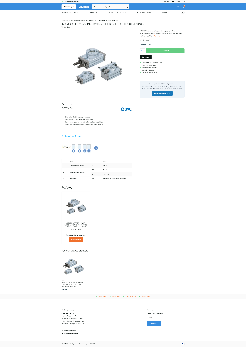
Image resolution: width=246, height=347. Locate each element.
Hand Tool (166, 12)
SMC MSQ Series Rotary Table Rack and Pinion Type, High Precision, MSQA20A (72, 285)
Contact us (166, 1)
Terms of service (130, 296)
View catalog (68, 7)
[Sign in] (178, 7)
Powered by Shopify (80, 344)
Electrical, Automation (117, 12)
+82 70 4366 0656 (70, 330)
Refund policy (116, 296)
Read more (157, 36)
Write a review (76, 239)
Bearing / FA (93, 12)
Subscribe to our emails (155, 313)
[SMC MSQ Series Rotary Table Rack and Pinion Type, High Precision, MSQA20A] (73, 266)
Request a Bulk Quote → (162, 93)
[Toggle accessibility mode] (173, 1)
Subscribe (153, 323)
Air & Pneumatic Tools (70, 12)
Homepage (65, 20)
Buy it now (145, 57)
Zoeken (126, 6)
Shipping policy (145, 296)
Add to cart (165, 51)
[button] (144, 49)
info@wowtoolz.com (71, 333)
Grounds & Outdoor (143, 12)
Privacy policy (102, 296)
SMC (68, 27)
